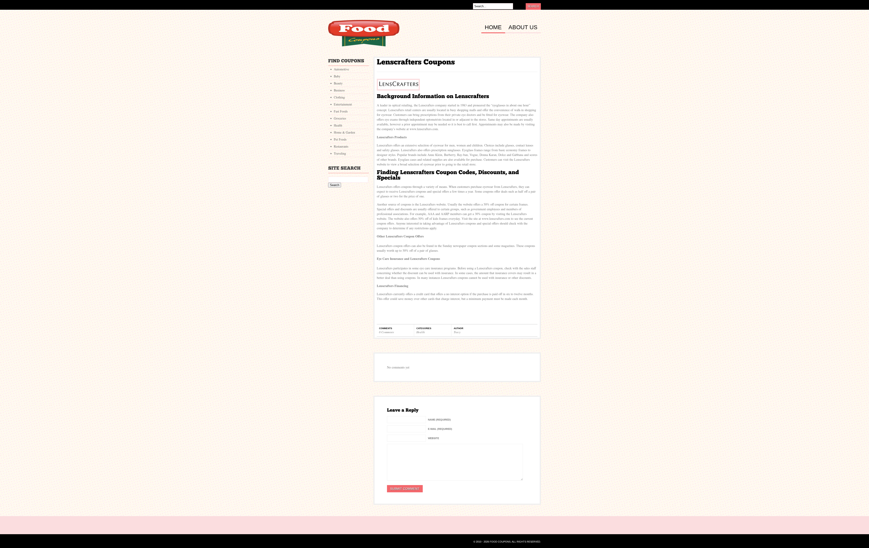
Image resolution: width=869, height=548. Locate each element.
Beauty (338, 83)
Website (433, 438)
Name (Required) (439, 419)
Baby (337, 76)
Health (420, 332)
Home (493, 27)
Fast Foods (341, 111)
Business (339, 90)
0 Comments (386, 332)
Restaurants (341, 146)
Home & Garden (344, 132)
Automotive (341, 69)
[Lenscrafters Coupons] (416, 62)
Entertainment (343, 104)
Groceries (340, 118)
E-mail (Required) (440, 429)
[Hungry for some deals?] (363, 45)
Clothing (339, 97)
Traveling (340, 153)
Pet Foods (340, 139)
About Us (523, 27)
